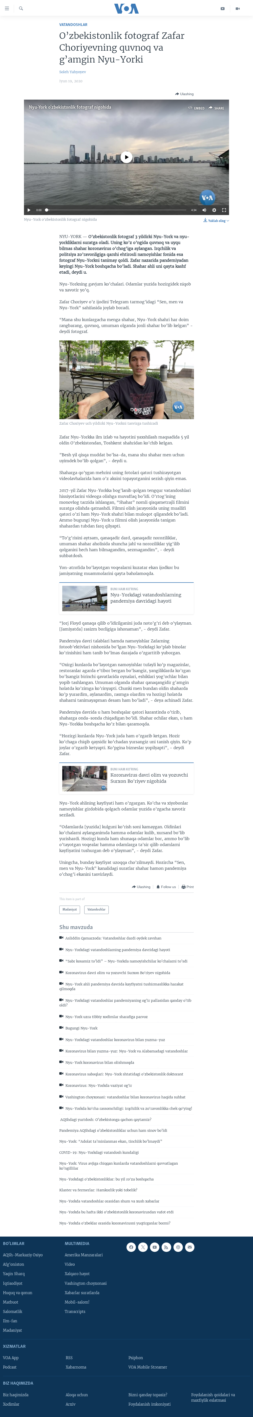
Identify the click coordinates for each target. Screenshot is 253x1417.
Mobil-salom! (77, 1302)
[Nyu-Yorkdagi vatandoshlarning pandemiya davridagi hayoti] (84, 598)
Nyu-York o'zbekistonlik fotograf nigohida (70, 107)
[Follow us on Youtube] (154, 1247)
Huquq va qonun (17, 1293)
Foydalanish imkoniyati (149, 1404)
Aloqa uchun (77, 1395)
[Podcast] (178, 1247)
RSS (69, 1358)
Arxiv (70, 1404)
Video (70, 1265)
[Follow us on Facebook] (131, 1247)
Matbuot (10, 1302)
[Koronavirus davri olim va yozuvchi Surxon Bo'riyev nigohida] (84, 778)
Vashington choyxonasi (86, 1283)
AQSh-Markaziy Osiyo (23, 1255)
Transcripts (75, 1311)
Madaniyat (12, 1330)
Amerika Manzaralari (84, 1255)
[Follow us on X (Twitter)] (143, 1247)
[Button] (184, 94)
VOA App (11, 1358)
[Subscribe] (189, 1247)
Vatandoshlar (73, 25)
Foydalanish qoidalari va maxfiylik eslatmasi (213, 1398)
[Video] (237, 8)
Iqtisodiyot (12, 1283)
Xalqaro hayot (77, 1274)
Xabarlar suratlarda (82, 1293)
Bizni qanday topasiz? (147, 1395)
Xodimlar (11, 1404)
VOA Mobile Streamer (147, 1367)
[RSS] (166, 1247)
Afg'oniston (13, 1265)
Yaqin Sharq (14, 1274)
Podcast (10, 1367)
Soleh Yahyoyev (72, 72)
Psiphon (135, 1358)
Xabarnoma (76, 1367)
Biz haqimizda (15, 1395)
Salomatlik (12, 1311)
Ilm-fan (10, 1321)
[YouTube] (222, 8)
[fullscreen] (224, 210)
